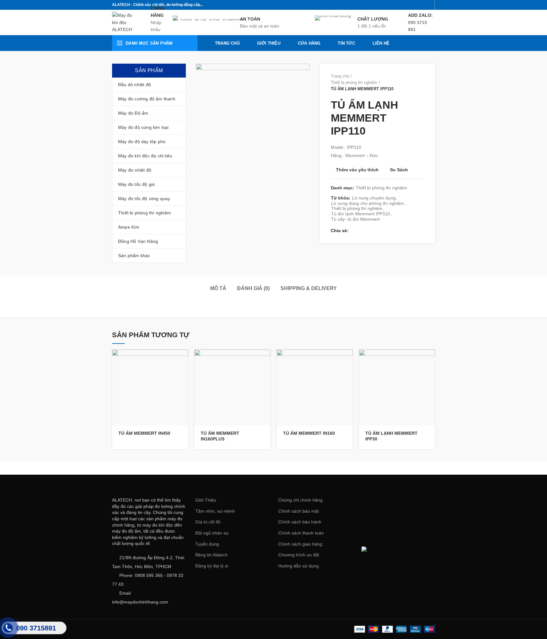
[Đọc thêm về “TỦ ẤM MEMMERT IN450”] (183, 360)
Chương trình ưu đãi (298, 554)
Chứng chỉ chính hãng (300, 500)
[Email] (419, 5)
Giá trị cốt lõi (207, 521)
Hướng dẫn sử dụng (298, 565)
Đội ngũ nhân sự (212, 532)
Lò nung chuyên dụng (374, 197)
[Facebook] (395, 5)
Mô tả (218, 288)
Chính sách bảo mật (298, 511)
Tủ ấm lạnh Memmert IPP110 (360, 213)
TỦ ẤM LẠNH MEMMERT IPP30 (391, 436)
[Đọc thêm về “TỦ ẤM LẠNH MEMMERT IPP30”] (430, 360)
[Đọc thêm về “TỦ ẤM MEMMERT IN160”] (348, 360)
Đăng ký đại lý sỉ (211, 565)
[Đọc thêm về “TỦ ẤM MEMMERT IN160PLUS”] (266, 360)
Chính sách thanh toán (301, 532)
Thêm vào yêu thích (357, 170)
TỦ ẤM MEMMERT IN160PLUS (220, 436)
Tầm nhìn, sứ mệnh (215, 511)
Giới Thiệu (205, 500)
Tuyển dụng (207, 544)
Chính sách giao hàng (300, 544)
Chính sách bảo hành (299, 521)
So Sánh (399, 170)
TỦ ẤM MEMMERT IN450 (144, 433)
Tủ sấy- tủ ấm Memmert (355, 219)
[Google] (411, 5)
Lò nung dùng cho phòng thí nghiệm (367, 203)
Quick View (183, 374)
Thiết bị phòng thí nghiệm (354, 82)
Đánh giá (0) (253, 288)
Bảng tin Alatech (211, 554)
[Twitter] (403, 5)
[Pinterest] (427, 5)
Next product (421, 82)
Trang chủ (340, 76)
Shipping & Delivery (308, 288)
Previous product (408, 82)
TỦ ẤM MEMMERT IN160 (309, 433)
